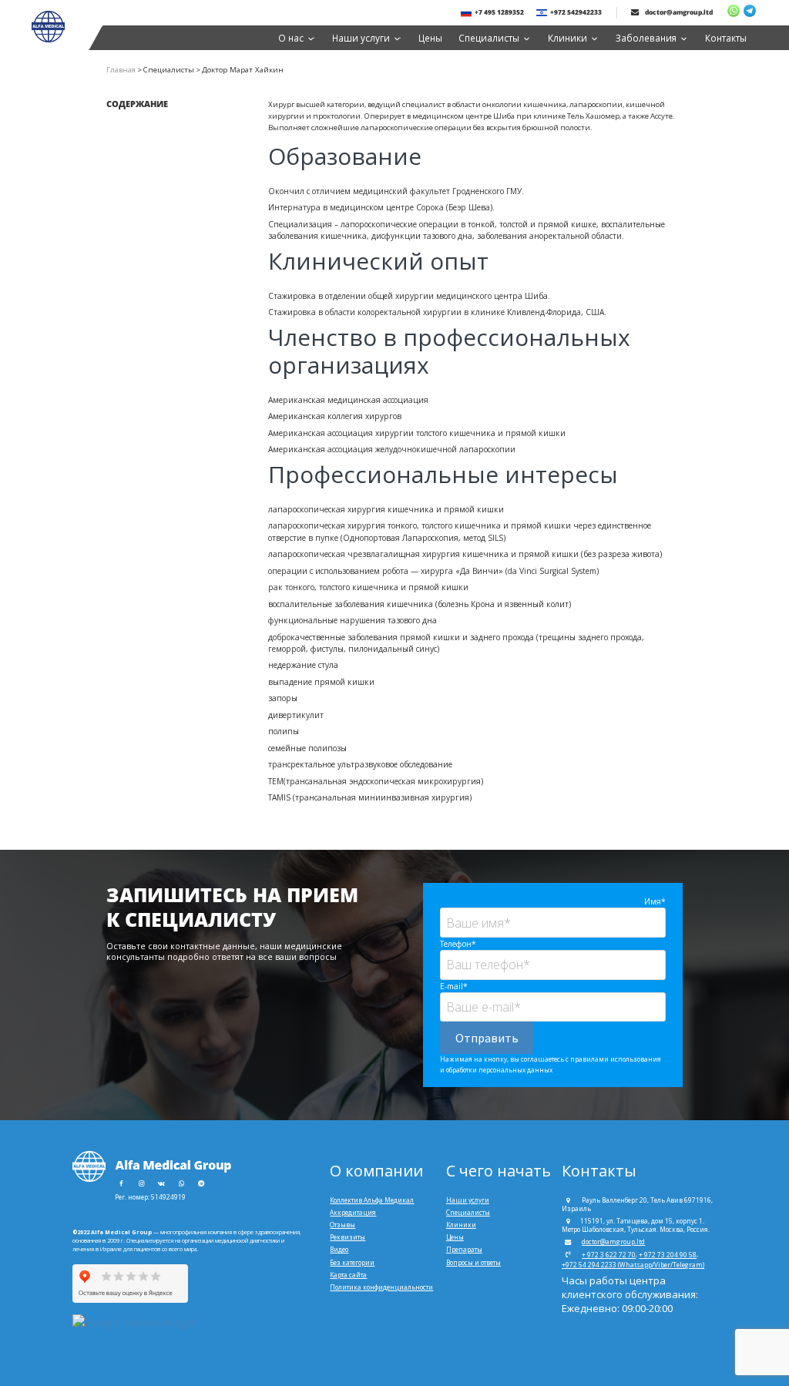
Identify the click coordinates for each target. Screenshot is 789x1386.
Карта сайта (348, 1274)
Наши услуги (361, 38)
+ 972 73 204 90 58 (668, 1254)
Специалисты (488, 38)
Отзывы (342, 1224)
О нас (291, 38)
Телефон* (458, 943)
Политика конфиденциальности (381, 1287)
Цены (430, 38)
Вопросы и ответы (473, 1262)
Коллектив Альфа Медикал (372, 1200)
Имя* (655, 901)
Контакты (726, 38)
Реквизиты (347, 1237)
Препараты (464, 1249)
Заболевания (646, 38)
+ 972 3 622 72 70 (609, 1254)
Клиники (567, 38)
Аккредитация (353, 1212)
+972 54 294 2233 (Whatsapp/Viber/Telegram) (633, 1264)
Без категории (352, 1262)
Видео (339, 1249)
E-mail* (454, 986)
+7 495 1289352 (499, 12)
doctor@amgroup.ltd (678, 12)
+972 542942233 (576, 12)
